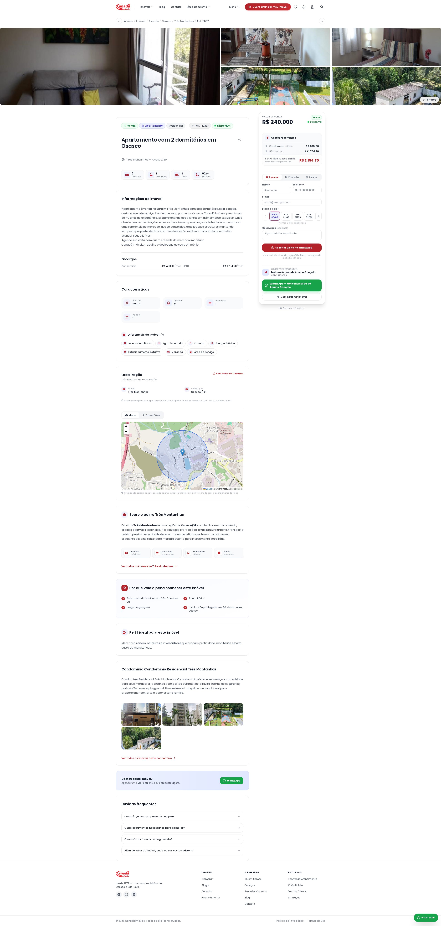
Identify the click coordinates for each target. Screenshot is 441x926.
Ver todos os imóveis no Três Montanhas (147, 566)
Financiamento (211, 897)
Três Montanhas (184, 21)
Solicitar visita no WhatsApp (293, 247)
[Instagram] (126, 894)
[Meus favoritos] (295, 6)
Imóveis (145, 7)
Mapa (132, 415)
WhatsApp (233, 780)
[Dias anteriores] (265, 216)
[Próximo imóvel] (322, 21)
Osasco (166, 21)
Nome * (266, 184)
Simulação (294, 897)
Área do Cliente (197, 7)
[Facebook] (119, 894)
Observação (275, 227)
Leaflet (209, 488)
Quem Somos (253, 879)
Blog (162, 7)
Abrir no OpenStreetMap (229, 373)
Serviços (250, 885)
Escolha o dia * (270, 209)
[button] (182, 452)
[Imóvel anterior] (119, 21)
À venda (154, 21)
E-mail (265, 196)
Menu (232, 7)
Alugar (205, 885)
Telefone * (298, 184)
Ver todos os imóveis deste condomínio (146, 758)
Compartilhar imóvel (293, 296)
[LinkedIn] (134, 894)
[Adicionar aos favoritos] (239, 140)
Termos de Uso (316, 921)
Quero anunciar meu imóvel (270, 7)
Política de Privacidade (290, 921)
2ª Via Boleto (295, 885)
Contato (176, 7)
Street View (153, 415)
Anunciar (207, 891)
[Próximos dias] (318, 216)
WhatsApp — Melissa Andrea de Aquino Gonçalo (290, 285)
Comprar (207, 879)
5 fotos (431, 99)
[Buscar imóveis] (321, 6)
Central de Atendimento (302, 879)
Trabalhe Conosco (256, 891)
